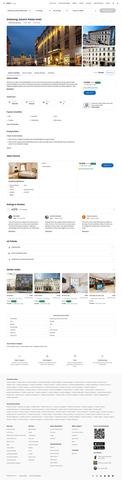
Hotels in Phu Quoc (37, 417)
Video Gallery (10, 448)
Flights (75, 3)
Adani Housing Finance (56, 466)
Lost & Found (32, 457)
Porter (30, 451)
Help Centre (75, 439)
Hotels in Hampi (31, 390)
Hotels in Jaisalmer (41, 392)
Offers (108, 3)
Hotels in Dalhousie (77, 392)
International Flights (12, 454)
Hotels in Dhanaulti (90, 392)
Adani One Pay (11, 429)
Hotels (81, 3)
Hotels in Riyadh (35, 412)
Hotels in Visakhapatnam (101, 395)
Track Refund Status (77, 432)
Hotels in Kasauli (65, 387)
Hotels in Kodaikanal (55, 390)
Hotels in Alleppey (65, 392)
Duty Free (53, 3)
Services (88, 3)
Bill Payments (10, 442)
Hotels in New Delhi (44, 382)
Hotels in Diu (10, 395)
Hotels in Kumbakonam (33, 395)
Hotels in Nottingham (36, 420)
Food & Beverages (64, 3)
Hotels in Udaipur (68, 382)
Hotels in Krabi (63, 409)
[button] (113, 3)
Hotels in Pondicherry (36, 385)
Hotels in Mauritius (82, 412)
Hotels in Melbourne (12, 417)
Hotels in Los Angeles (60, 407)
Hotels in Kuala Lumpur (75, 409)
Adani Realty (53, 460)
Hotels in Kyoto (21, 414)
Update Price (107, 165)
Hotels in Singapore (88, 407)
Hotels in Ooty (11, 385)
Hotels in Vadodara (72, 395)
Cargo (52, 436)
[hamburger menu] (3, 3)
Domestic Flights (11, 451)
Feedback (74, 436)
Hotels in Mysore (79, 382)
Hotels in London (11, 407)
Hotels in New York (46, 407)
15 (30, 176)
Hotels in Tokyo (99, 407)
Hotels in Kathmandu (48, 412)
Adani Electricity (54, 454)
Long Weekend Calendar (13, 463)
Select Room (110, 73)
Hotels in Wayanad (12, 397)
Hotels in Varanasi (91, 382)
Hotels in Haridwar (90, 387)
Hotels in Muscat (23, 420)
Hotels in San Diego (107, 412)
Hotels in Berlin (57, 414)
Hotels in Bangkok (25, 409)
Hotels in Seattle (60, 420)
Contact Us (75, 429)
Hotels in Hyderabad (92, 385)
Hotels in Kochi (99, 390)
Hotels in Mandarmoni (37, 387)
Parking (30, 448)
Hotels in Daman (68, 390)
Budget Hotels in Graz (40, 347)
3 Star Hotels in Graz (26, 347)
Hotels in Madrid (47, 414)
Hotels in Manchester (34, 414)
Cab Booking (31, 436)
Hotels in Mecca (49, 417)
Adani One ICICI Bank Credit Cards (16, 436)
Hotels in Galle (97, 417)
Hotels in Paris (35, 407)
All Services (31, 460)
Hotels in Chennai (105, 385)
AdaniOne (74, 445)
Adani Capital (54, 463)
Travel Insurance (11, 460)
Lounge (30, 454)
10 (24, 176)
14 (29, 176)
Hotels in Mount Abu (28, 392)
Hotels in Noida (60, 395)
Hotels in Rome (11, 414)
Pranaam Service (33, 445)
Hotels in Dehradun (77, 387)
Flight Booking (32, 429)
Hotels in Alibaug (53, 392)
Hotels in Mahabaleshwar (76, 385)
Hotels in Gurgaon (49, 385)
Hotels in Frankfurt (86, 417)
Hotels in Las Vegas (24, 407)
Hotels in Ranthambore (13, 392)
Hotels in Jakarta (109, 417)
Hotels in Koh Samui (61, 417)
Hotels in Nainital (56, 382)
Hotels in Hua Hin (25, 417)
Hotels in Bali (97, 409)
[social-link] (92, 475)
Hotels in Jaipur (11, 382)
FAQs (73, 442)
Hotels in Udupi (89, 390)
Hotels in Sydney (24, 412)
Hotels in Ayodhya (23, 387)
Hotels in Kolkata (12, 387)
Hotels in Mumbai (32, 382)
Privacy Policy (23, 476)
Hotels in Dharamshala (104, 392)
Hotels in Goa (21, 382)
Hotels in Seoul (80, 414)
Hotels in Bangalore (22, 385)
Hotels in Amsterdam (74, 407)
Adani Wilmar (53, 457)
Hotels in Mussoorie (62, 385)
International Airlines (12, 457)
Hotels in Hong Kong (38, 409)
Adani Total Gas (54, 451)
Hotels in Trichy (78, 390)
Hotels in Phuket (60, 412)
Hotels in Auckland (74, 417)
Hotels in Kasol (20, 395)
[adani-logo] (11, 3)
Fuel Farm (53, 439)
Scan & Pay (10, 432)
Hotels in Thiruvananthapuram (16, 390)
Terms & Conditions (35, 476)
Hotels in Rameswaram (52, 387)
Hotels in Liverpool (68, 414)
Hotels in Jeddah (12, 420)
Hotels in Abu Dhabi (51, 409)
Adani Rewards (98, 3)
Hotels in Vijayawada (86, 395)
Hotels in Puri (102, 382)
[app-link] (99, 443)
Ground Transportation (56, 429)
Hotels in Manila (90, 414)
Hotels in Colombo (12, 412)
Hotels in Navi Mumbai (47, 395)
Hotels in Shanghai (72, 420)
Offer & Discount (11, 439)
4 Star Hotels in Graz (13, 347)
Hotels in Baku (71, 412)
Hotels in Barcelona (12, 409)
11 (25, 176)
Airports (52, 447)
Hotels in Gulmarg (42, 390)
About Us (74, 454)
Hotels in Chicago (94, 412)
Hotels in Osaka (48, 420)
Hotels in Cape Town (103, 414)
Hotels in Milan (88, 409)
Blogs (8, 445)
